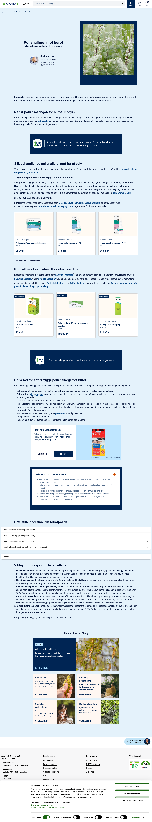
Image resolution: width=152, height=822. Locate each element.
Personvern (48, 776)
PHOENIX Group (93, 764)
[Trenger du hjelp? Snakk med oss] (147, 741)
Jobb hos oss (91, 772)
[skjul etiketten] (127, 741)
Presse (89, 768)
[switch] (76, 817)
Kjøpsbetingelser (50, 768)
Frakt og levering (50, 764)
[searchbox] (76, 3)
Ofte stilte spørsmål (51, 772)
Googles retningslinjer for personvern (48, 808)
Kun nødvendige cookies (132, 800)
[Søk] (122, 3)
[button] (76, 530)
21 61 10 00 (6, 779)
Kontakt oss (48, 760)
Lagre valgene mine (132, 793)
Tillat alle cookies (132, 786)
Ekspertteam (48, 779)
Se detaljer (135, 817)
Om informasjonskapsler (42, 805)
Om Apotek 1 (91, 760)
